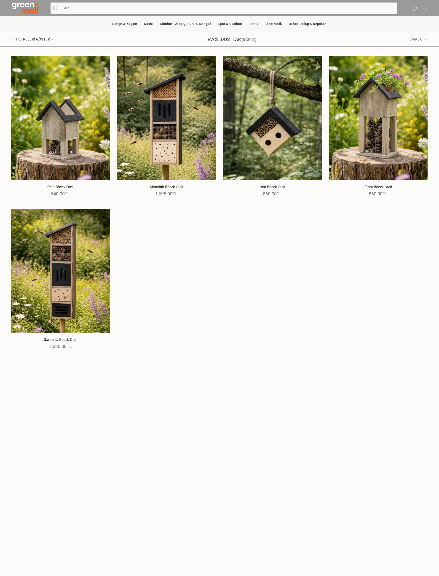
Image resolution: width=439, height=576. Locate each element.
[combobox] (229, 8)
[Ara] (56, 8)
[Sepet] (425, 8)
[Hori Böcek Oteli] (272, 118)
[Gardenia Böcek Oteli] (60, 271)
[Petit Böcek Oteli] (60, 118)
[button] (125, 24)
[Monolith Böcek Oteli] (166, 118)
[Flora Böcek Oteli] (378, 118)
